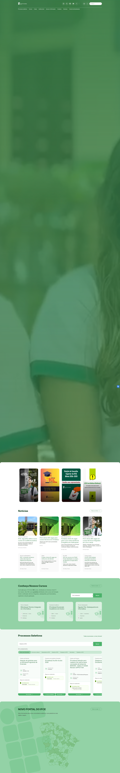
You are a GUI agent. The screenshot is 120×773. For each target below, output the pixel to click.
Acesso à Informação (51, 9)
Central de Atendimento (74, 9)
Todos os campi (96, 709)
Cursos (30, 9)
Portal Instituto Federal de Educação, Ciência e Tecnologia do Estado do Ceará (23, 3)
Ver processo (29, 694)
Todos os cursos (96, 586)
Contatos (59, 9)
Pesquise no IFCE (64, 652)
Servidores (72, 652)
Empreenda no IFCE (46, 652)
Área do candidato (49, 694)
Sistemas (65, 9)
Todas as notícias (96, 511)
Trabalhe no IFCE (80, 652)
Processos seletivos (22, 9)
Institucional (41, 9)
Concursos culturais (35, 652)
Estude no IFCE (55, 652)
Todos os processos (93, 636)
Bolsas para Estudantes (24, 652)
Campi (35, 9)
